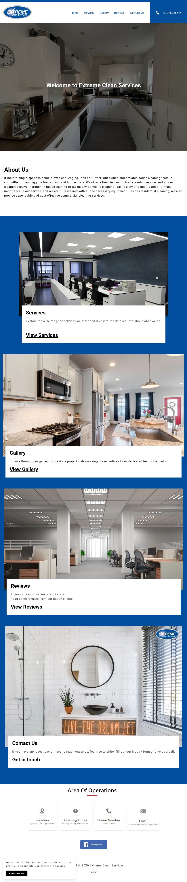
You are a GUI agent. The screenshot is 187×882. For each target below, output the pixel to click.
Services (89, 12)
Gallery (104, 12)
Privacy (94, 871)
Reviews (119, 12)
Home (74, 12)
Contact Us (137, 12)
